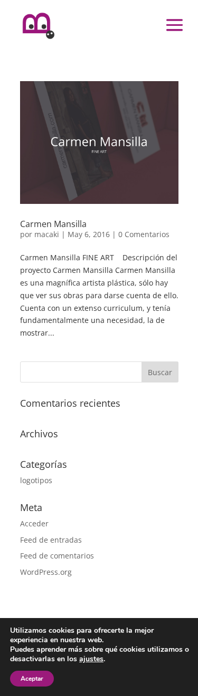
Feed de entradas (51, 540)
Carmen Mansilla (53, 224)
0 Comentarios (143, 234)
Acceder (34, 523)
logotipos (36, 480)
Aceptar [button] (32, 678)
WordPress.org (46, 572)
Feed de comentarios (57, 556)
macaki (46, 234)
